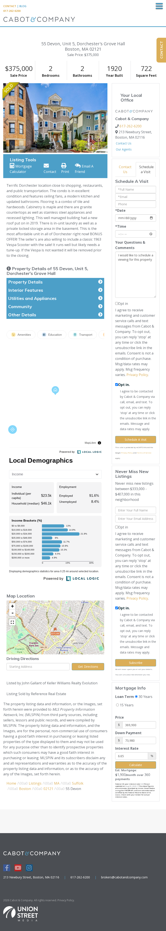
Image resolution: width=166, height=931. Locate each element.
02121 (48, 788)
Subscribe (135, 663)
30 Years (145, 696)
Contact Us (123, 143)
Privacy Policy (137, 374)
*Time (120, 226)
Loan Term (124, 696)
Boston (25, 788)
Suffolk (77, 783)
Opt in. (124, 384)
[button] (6, 117)
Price (119, 717)
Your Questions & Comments (130, 245)
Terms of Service (144, 452)
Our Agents (124, 149)
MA (56, 783)
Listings (35, 783)
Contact (9, 6)
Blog (22, 6)
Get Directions (88, 667)
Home (11, 783)
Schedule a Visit (146, 169)
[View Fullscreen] (12, 622)
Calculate (135, 765)
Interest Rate (127, 748)
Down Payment (128, 732)
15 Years (126, 705)
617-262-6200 (12, 11)
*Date (120, 210)
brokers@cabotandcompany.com (124, 877)
